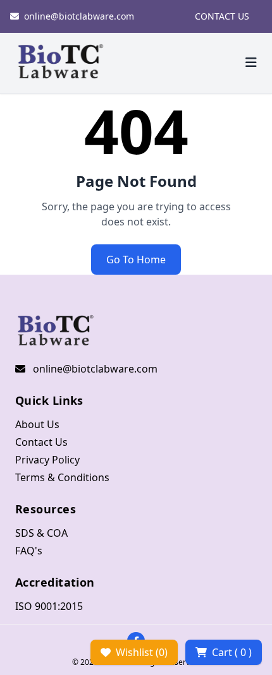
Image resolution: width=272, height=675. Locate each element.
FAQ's (28, 551)
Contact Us (41, 442)
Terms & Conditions (62, 477)
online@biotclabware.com (79, 16)
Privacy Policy (47, 460)
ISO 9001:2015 (49, 606)
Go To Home (136, 259)
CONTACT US (222, 16)
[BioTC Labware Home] (60, 63)
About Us (37, 424)
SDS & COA (41, 533)
